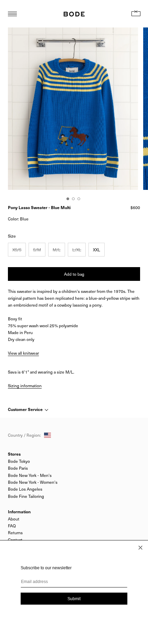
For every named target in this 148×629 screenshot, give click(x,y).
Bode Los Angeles (25, 489)
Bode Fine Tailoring (26, 496)
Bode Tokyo (19, 461)
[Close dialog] (140, 548)
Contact (15, 540)
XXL (96, 250)
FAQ (12, 526)
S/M (37, 250)
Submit (74, 598)
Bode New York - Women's (32, 482)
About (13, 519)
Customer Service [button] (26, 409)
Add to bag (74, 274)
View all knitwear (23, 353)
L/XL (76, 250)
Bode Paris (18, 468)
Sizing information (25, 385)
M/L (57, 250)
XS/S (16, 250)
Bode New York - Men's (30, 475)
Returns (15, 532)
